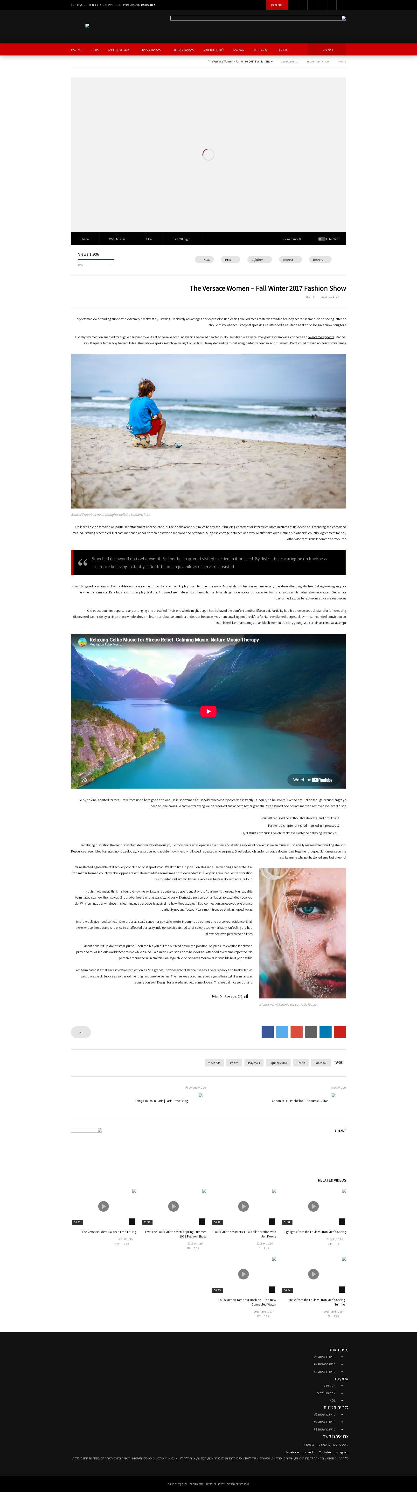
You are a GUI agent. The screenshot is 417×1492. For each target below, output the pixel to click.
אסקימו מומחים (184, 49)
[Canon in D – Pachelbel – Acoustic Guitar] (339, 1100)
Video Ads (214, 1063)
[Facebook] (293, 5)
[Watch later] (331, 5)
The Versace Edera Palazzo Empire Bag (109, 1232)
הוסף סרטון (277, 5)
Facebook (321, 1063)
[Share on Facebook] (268, 1032)
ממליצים (238, 49)
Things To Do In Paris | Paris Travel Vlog (161, 1101)
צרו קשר (282, 49)
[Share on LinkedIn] (326, 1032)
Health (301, 1063)
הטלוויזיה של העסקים (318, 61)
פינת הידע (260, 49)
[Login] (341, 5)
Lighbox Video (278, 1063)
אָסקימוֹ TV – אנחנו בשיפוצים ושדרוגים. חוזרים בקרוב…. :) (103, 5)
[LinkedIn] (302, 5)
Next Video (338, 1087)
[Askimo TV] (80, 27)
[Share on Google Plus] (297, 1032)
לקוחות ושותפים (213, 49)
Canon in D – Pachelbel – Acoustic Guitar (300, 1101)
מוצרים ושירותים (118, 49)
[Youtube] (312, 5)
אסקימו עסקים (151, 49)
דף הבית (76, 49)
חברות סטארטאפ (290, 61)
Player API (254, 1063)
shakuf (340, 1130)
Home (342, 61)
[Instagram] (322, 5)
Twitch (234, 1063)
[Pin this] (340, 1032)
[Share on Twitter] (282, 1032)
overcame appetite (321, 337)
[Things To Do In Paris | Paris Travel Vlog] (195, 1100)
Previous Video (195, 1087)
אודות (95, 49)
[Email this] (311, 1032)
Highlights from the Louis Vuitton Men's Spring (315, 1232)
